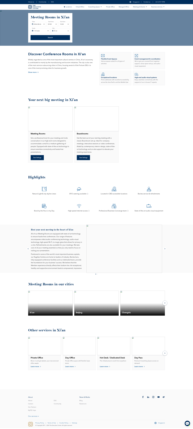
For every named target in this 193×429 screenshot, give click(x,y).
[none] (38, 24)
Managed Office (124, 7)
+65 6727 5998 (160, 2)
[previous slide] (28, 248)
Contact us (147, 2)
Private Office (110, 7)
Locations (69, 7)
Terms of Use (52, 423)
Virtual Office (80, 7)
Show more (32, 72)
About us (31, 2)
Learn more (35, 366)
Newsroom (82, 404)
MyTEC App (32, 410)
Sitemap (74, 423)
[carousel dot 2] (97, 274)
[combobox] (60, 30)
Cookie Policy (63, 423)
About (30, 400)
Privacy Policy (39, 423)
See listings (37, 157)
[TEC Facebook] (143, 397)
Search (50, 37)
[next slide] (164, 248)
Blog (81, 400)
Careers (30, 404)
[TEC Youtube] (158, 397)
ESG (52, 2)
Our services (32, 416)
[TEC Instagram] (153, 397)
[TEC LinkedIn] (148, 397)
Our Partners (32, 407)
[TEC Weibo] (163, 397)
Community (42, 2)
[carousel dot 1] (95, 274)
